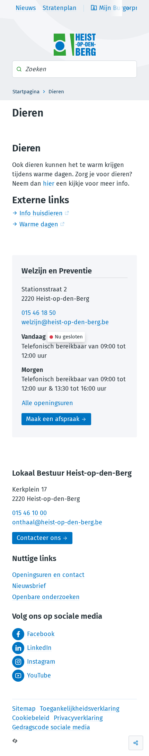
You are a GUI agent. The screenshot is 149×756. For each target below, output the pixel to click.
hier (48, 183)
